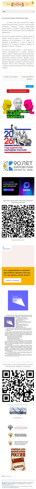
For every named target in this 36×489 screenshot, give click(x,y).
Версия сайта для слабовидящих (18, 91)
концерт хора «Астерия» (10, 76)
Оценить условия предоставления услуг (18, 404)
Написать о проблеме (12, 280)
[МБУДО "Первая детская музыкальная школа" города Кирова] (18, 6)
